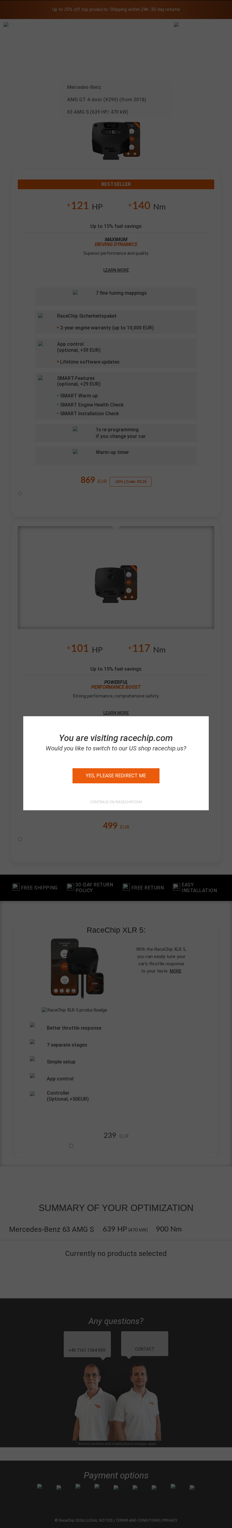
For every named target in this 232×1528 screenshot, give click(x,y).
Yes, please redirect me (116, 776)
